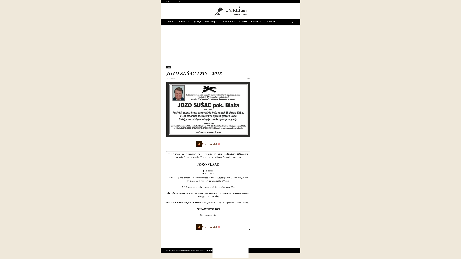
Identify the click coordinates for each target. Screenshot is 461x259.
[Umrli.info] (231, 11)
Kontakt (271, 22)
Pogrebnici (256, 22)
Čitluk (168, 67)
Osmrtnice (182, 22)
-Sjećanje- (197, 22)
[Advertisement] (230, 44)
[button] (292, 22)
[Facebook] (293, 1)
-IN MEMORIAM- (229, 22)
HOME (170, 22)
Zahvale (243, 22)
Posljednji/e (211, 22)
